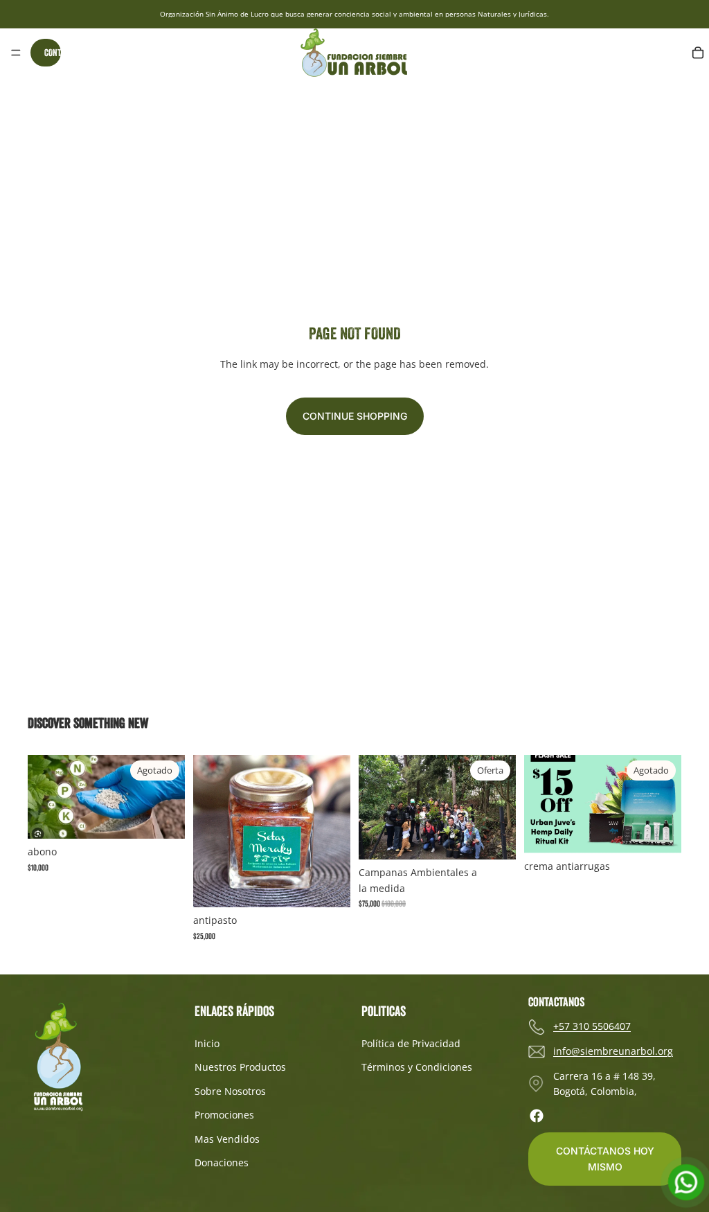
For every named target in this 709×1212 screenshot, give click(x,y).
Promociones (224, 1114)
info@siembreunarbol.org (613, 1051)
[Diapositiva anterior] (374, 807)
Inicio (207, 1043)
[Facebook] (536, 1115)
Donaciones (222, 1162)
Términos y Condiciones (416, 1066)
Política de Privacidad (410, 1043)
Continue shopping (355, 416)
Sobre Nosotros (230, 1091)
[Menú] (16, 53)
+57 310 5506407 (592, 1026)
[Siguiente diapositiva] (500, 807)
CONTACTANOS (52, 52)
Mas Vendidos (227, 1138)
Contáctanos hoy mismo (605, 1158)
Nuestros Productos (240, 1066)
